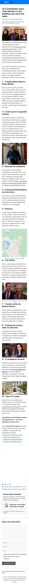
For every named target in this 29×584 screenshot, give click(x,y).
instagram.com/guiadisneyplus (12, 439)
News (6, 484)
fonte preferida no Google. (13, 23)
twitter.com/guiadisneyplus (11, 437)
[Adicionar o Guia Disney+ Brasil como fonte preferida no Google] (14, 505)
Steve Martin (22, 489)
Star (10, 484)
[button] (23, 2)
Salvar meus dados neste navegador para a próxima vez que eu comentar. (15, 556)
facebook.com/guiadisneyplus (12, 435)
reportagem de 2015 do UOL (11, 406)
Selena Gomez (12, 489)
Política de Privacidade (15, 571)
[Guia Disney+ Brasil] (9, 2)
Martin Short (8, 487)
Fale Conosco (5, 571)
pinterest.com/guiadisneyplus (12, 441)
